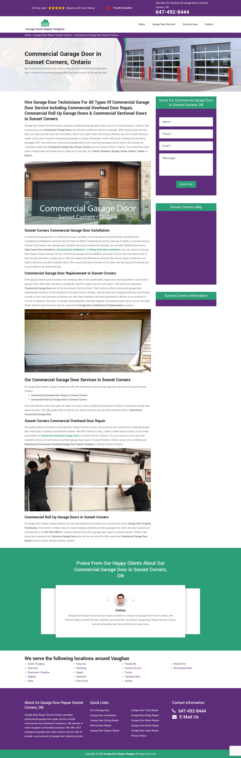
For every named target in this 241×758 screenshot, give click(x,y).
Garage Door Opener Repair (105, 730)
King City (81, 664)
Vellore (128, 681)
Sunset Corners (133, 668)
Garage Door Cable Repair (145, 730)
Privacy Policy (138, 735)
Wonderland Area (183, 668)
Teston (128, 672)
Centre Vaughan (36, 664)
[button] (111, 600)
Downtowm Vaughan (39, 672)
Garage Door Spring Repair (104, 720)
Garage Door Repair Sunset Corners (53, 35)
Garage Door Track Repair (145, 710)
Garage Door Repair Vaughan (119, 754)
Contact (209, 24)
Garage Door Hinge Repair (145, 715)
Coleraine (33, 668)
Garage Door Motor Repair (145, 720)
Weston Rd (179, 664)
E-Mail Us (189, 717)
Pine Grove (82, 681)
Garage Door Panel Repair (145, 725)
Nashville (81, 676)
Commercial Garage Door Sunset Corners (96, 35)
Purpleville (130, 664)
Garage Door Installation (103, 715)
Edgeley (32, 676)
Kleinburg (81, 668)
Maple (79, 672)
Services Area (190, 24)
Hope (30, 681)
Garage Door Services (163, 24)
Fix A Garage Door (99, 710)
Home (142, 24)
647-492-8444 (172, 12)
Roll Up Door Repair (100, 725)
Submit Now (186, 184)
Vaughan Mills (132, 676)
